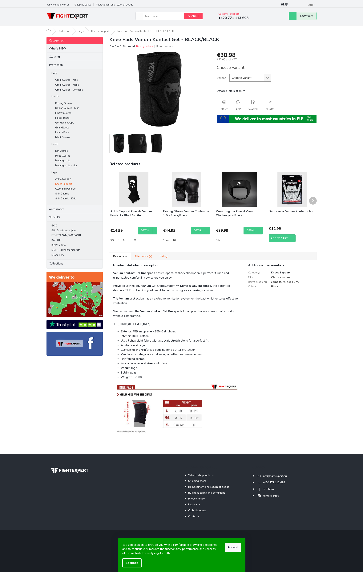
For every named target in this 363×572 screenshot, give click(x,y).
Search (193, 16)
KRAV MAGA (58, 245)
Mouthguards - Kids (66, 165)
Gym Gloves (62, 127)
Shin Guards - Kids (65, 198)
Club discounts (197, 510)
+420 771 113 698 (274, 482)
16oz (175, 240)
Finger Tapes (62, 118)
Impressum (194, 504)
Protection (56, 65)
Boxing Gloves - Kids (67, 108)
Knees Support (63, 184)
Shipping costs (82, 4)
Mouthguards (62, 160)
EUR (284, 4)
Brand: (164, 46)
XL (135, 240)
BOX (54, 225)
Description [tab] (120, 256)
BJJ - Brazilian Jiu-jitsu (63, 230)
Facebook (268, 489)
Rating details (144, 46)
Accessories (56, 209)
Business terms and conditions (206, 493)
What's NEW (57, 48)
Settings (132, 563)
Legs (54, 172)
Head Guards (62, 156)
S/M (218, 240)
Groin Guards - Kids (66, 80)
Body (54, 73)
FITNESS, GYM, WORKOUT (66, 235)
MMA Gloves (62, 137)
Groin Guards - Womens (69, 90)
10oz (166, 240)
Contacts (193, 516)
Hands (55, 96)
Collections (56, 263)
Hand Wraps (62, 132)
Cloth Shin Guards (65, 188)
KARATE (56, 240)
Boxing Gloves (63, 103)
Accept (233, 547)
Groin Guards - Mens (67, 85)
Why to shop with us (58, 4)
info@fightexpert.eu (275, 476)
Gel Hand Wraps (64, 122)
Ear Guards (61, 151)
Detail (145, 230)
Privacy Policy (196, 498)
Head (54, 144)
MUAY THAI (57, 255)
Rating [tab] (163, 256)
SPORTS (54, 217)
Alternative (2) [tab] (143, 256)
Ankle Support (63, 179)
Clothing (54, 57)
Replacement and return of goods (114, 4)
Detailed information (229, 91)
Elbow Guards (63, 113)
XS (112, 240)
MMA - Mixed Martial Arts (65, 250)
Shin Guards (62, 193)
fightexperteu (271, 496)
